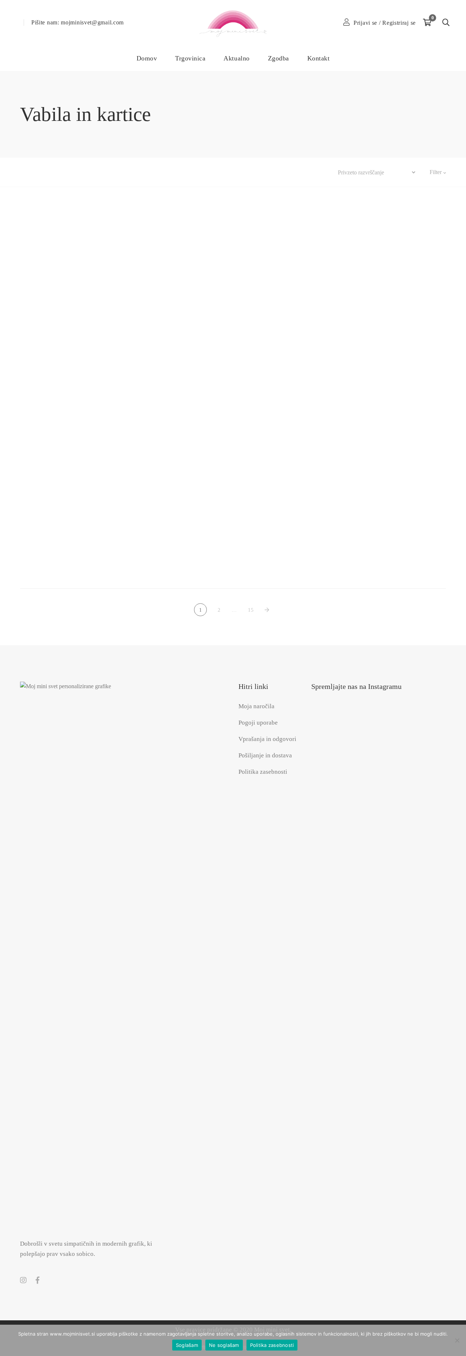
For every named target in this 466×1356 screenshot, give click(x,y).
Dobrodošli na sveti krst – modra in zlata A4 (233, 420)
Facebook (37, 1280)
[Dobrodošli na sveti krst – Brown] (380, 221)
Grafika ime (145, 172)
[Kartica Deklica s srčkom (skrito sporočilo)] (380, 525)
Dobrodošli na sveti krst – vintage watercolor (379, 420)
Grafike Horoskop (191, 172)
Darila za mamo (102, 172)
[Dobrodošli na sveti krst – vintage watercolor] (380, 404)
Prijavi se (365, 23)
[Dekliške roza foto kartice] (86, 224)
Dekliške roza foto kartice (86, 359)
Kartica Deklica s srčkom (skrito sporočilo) (379, 541)
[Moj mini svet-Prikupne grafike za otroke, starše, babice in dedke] (233, 23)
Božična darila (56, 172)
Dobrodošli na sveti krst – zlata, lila (233, 480)
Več (226, 172)
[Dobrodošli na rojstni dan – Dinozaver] (233, 221)
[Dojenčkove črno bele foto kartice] (86, 528)
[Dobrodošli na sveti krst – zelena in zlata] (86, 465)
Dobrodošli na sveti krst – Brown (379, 236)
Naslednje (268, 610)
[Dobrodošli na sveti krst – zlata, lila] (233, 465)
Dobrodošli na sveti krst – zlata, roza (379, 480)
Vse (24, 172)
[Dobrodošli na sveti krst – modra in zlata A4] (233, 404)
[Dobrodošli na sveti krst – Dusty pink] (86, 404)
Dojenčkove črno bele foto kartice (86, 541)
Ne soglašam (224, 1345)
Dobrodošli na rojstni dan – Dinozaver (233, 236)
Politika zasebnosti (272, 1345)
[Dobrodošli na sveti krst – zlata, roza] (380, 465)
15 (251, 610)
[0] (427, 22)
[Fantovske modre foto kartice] (233, 525)
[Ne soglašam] (457, 1340)
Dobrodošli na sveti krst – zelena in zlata (86, 480)
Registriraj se (399, 23)
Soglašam (187, 1345)
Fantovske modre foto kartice (233, 541)
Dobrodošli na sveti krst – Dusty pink (86, 420)
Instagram (23, 1280)
